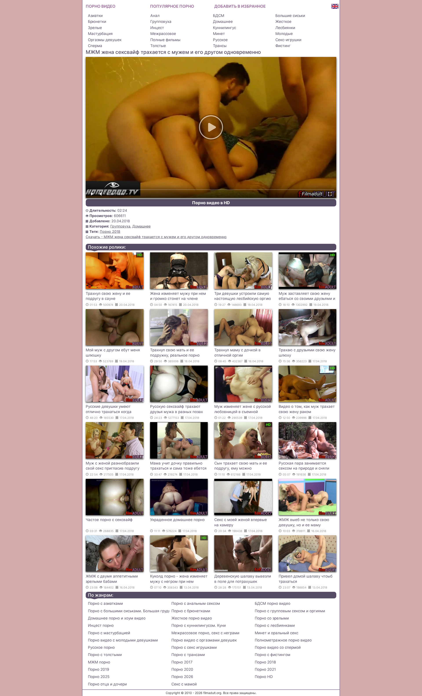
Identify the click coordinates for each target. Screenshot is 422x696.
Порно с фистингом (272, 654)
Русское (220, 40)
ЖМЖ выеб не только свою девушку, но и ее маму (304, 522)
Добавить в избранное (240, 6)
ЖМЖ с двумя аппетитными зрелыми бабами (112, 579)
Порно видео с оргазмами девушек (204, 640)
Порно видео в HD (211, 202)
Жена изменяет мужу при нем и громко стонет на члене (178, 296)
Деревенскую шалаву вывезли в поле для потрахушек (242, 579)
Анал (155, 15)
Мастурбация (100, 33)
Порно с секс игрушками (194, 647)
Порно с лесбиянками (275, 625)
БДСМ (218, 15)
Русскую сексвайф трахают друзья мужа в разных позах (176, 409)
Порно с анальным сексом (195, 603)
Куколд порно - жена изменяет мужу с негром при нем (178, 579)
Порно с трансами (188, 654)
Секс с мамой (184, 684)
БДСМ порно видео (272, 603)
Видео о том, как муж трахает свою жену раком (307, 409)
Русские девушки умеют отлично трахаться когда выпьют (108, 409)
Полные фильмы (165, 40)
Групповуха (160, 21)
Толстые (158, 46)
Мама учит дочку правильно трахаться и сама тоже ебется (178, 466)
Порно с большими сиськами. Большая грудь (128, 611)
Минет (219, 33)
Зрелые (95, 28)
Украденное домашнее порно (177, 519)
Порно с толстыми (105, 654)
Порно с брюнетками (190, 611)
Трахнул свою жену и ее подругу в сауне (108, 296)
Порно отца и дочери (107, 684)
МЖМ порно (99, 662)
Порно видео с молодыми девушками (123, 640)
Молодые (284, 33)
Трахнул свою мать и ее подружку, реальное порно (175, 352)
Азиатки (95, 15)
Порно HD (264, 676)
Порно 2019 (98, 669)
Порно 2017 (182, 662)
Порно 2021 (265, 669)
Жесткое (283, 21)
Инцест (157, 28)
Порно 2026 (182, 676)
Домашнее (223, 21)
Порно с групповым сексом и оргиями (290, 611)
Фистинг (283, 46)
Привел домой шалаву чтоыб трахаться (306, 579)
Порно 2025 (98, 676)
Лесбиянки (285, 28)
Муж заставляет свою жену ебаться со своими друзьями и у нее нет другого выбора (307, 296)
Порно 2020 (182, 669)
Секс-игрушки (288, 40)
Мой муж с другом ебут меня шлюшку (113, 352)
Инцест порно (101, 625)
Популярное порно (172, 6)
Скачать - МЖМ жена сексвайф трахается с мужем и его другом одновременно (156, 237)
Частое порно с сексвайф (109, 519)
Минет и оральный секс (276, 633)
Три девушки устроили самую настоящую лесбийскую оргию (242, 296)
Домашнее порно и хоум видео (117, 618)
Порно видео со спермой (278, 647)
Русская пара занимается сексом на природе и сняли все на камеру (304, 466)
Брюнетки (97, 21)
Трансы (220, 46)
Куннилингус (224, 28)
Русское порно (101, 647)
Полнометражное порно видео (283, 640)
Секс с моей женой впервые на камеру (240, 522)
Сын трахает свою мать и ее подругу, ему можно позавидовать (240, 466)
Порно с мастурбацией (109, 633)
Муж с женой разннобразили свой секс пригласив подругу (112, 466)
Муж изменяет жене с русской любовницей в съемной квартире (242, 409)
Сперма (95, 46)
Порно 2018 (110, 231)
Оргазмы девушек (105, 40)
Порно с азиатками (105, 603)
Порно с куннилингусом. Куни (198, 625)
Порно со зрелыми (272, 618)
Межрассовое (163, 33)
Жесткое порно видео (191, 618)
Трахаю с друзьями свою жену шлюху (307, 352)
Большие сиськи (290, 15)
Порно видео (100, 6)
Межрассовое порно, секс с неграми (205, 633)
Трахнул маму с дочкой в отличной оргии (237, 352)
